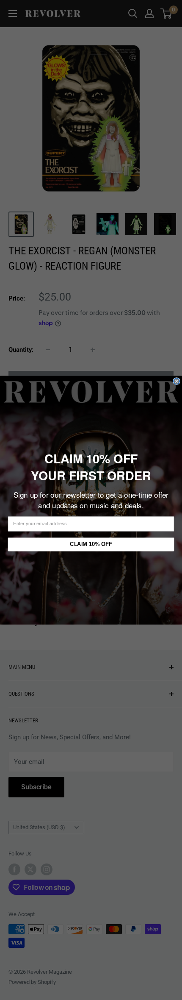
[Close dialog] (176, 381)
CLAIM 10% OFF (91, 544)
